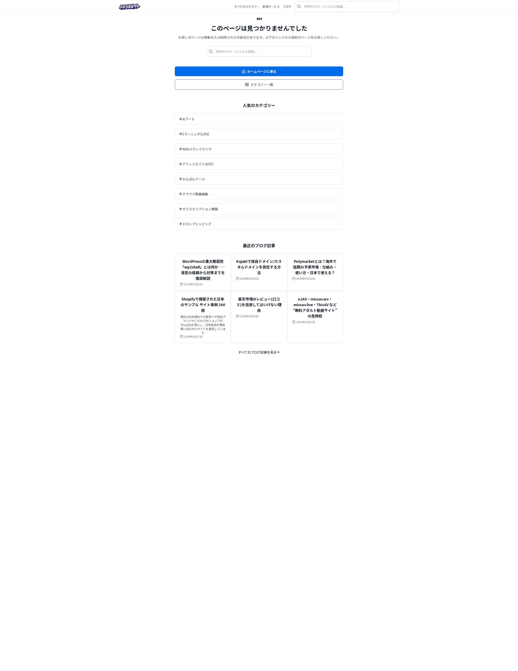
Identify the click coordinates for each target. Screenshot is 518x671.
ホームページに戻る (261, 71)
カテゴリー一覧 (262, 84)
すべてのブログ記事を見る (257, 352)
